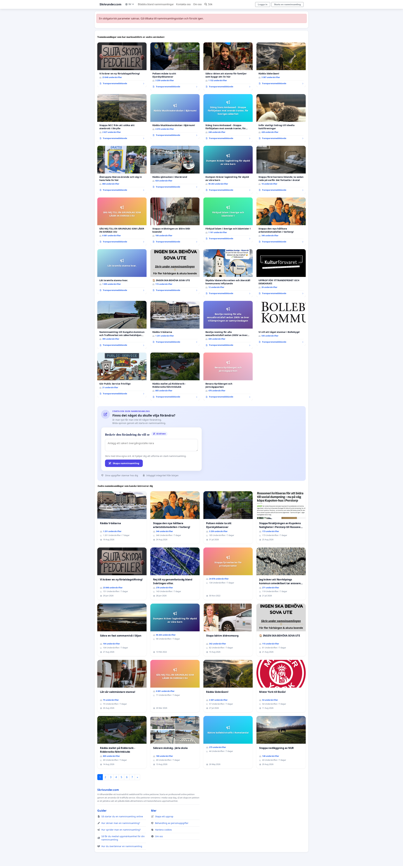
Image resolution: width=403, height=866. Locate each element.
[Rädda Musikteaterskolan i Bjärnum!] (175, 116)
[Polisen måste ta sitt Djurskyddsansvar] (175, 66)
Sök (210, 4)
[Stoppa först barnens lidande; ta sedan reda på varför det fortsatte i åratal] (281, 170)
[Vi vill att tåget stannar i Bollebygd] (281, 323)
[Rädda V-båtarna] (175, 323)
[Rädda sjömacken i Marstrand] (175, 168)
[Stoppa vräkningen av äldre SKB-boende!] (175, 221)
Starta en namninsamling (287, 4)
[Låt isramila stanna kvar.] (122, 271)
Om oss (197, 4)
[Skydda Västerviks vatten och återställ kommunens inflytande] (228, 273)
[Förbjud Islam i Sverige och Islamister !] (228, 219)
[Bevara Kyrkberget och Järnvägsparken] (228, 376)
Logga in (262, 4)
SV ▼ (131, 4)
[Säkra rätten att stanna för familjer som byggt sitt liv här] (228, 66)
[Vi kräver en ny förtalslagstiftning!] (122, 64)
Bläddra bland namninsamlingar (156, 4)
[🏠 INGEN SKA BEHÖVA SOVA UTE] (175, 271)
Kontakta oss (183, 4)
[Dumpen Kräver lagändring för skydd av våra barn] (228, 170)
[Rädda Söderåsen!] (281, 64)
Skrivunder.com (110, 4)
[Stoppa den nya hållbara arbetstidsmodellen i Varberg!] (281, 221)
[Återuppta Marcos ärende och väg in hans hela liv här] (122, 170)
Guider (102, 810)
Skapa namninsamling (126, 463)
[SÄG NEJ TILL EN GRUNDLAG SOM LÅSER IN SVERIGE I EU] (122, 221)
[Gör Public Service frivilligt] (122, 375)
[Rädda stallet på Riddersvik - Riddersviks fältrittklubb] (175, 376)
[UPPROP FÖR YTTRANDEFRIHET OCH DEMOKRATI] (281, 273)
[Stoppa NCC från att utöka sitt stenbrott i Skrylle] (122, 118)
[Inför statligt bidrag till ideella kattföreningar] (281, 118)
